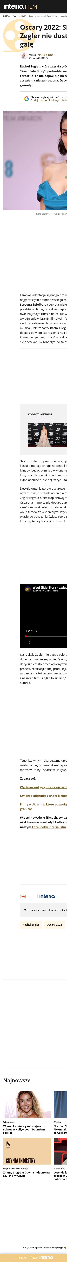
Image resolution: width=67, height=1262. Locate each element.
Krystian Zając (45, 54)
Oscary (22, 16)
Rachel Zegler (31, 924)
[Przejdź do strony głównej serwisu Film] (31, 6)
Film (14, 16)
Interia (6, 16)
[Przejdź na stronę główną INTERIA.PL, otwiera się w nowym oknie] (14, 6)
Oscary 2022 (54, 924)
